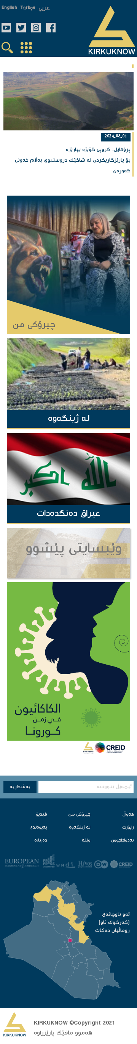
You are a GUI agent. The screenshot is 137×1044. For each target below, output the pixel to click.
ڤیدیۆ (41, 814)
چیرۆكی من (79, 814)
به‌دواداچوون (122, 840)
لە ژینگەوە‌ (79, 827)
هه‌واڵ (128, 814)
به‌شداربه (20, 787)
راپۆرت (128, 827)
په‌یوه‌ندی (38, 827)
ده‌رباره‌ (40, 840)
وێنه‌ (86, 840)
